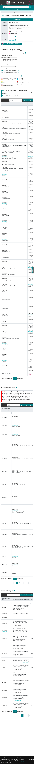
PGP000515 (31, 238)
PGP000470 (31, 232)
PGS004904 (4, 342)
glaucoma (13, 9)
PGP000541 (31, 244)
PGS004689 (4, 325)
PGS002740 (4, 202)
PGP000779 (31, 370)
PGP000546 (31, 261)
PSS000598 (4, 646)
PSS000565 (4, 630)
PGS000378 (4, 132)
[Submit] (30, 7)
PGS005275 (4, 365)
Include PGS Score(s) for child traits (13, 95)
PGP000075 (31, 115)
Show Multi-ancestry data (10, 72)
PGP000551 (31, 290)
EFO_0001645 (20, 9)
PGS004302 (4, 273)
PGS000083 (4, 110)
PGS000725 (4, 179)
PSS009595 (4, 667)
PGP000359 (31, 208)
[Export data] (31, 100)
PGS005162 (4, 359)
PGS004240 (4, 244)
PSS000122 (4, 607)
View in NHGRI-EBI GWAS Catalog (12, 43)
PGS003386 (4, 214)
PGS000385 (4, 161)
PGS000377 (4, 127)
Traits (9, 12)
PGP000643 (31, 348)
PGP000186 (31, 184)
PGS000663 (4, 173)
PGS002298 (4, 197)
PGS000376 (4, 121)
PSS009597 (4, 682)
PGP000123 (31, 173)
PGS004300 (4, 261)
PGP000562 (31, 313)
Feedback (32, 270)
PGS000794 (4, 185)
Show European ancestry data (10, 70)
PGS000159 (4, 116)
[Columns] (27, 100)
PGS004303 (4, 278)
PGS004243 (4, 250)
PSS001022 (4, 660)
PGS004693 (4, 331)
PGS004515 (4, 307)
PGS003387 (4, 220)
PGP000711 (31, 353)
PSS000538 (4, 623)
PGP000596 (31, 325)
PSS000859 (4, 653)
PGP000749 (31, 365)
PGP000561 (31, 297)
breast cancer (9, 9)
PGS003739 (4, 233)
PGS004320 (4, 290)
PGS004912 (4, 348)
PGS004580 (4, 314)
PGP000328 (31, 196)
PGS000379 (4, 138)
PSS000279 (4, 613)
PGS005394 (4, 372)
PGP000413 (31, 213)
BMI (16, 9)
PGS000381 (4, 150)
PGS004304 (4, 284)
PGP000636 (31, 342)
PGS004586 (4, 320)
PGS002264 (4, 191)
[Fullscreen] (24, 100)
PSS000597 (4, 638)
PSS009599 (4, 697)
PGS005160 (4, 354)
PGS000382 (4, 155)
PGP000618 (31, 336)
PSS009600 (4, 705)
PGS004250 (4, 256)
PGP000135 (31, 179)
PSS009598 (4, 690)
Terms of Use (8, 762)
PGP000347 (31, 202)
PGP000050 (31, 109)
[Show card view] (21, 405)
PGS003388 (4, 227)
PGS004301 (4, 267)
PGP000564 (31, 319)
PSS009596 (4, 675)
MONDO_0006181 (13, 22)
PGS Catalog (4, 12)
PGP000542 (31, 249)
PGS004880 (4, 337)
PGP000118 (31, 121)
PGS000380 (4, 144)
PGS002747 (4, 208)
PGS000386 (4, 167)
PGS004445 (4, 298)
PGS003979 (4, 239)
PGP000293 (31, 190)
